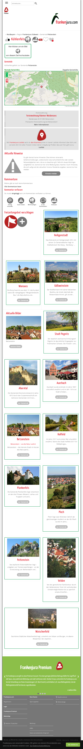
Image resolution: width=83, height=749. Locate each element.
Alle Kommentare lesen (12, 186)
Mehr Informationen (41, 124)
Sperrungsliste (34, 702)
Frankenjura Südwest (30, 34)
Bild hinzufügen (32, 205)
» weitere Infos (71, 690)
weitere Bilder (16, 346)
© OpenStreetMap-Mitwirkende (72, 106)
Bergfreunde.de (62, 697)
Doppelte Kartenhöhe (70, 70)
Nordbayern (11, 34)
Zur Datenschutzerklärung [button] (40, 746)
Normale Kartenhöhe (12, 70)
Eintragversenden (10, 205)
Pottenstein (52, 34)
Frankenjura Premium (10, 711)
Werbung (32, 723)
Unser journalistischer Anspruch (39, 733)
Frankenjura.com (9, 697)
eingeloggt (15, 193)
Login (5, 707)
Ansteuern (54, 205)
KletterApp (7, 716)
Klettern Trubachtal (11, 723)
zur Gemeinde (61, 250)
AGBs (31, 728)
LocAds (41, 147)
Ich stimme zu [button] (73, 744)
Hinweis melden (51, 173)
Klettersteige (61, 702)
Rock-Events (33, 697)
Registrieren (7, 702)
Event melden (21, 205)
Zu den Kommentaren (43, 205)
